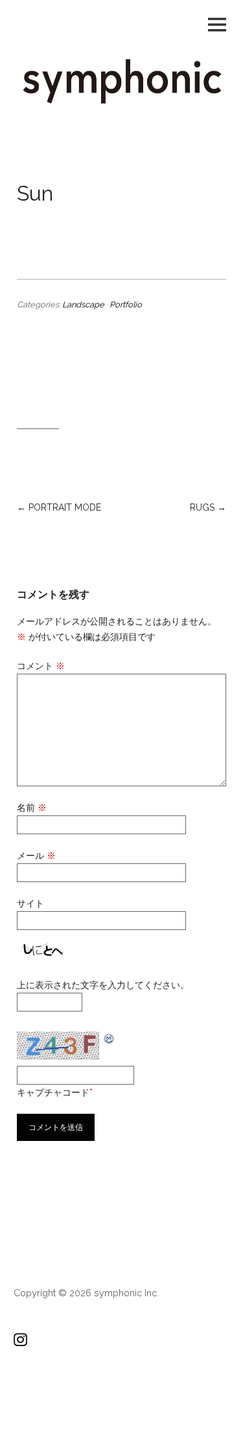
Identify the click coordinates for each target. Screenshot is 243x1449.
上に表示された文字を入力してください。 (103, 985)
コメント (41, 666)
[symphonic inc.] (121, 101)
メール (36, 855)
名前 (32, 807)
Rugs (202, 507)
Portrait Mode (65, 507)
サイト (30, 903)
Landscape (83, 304)
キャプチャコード (53, 1092)
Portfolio (126, 304)
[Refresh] (109, 1038)
